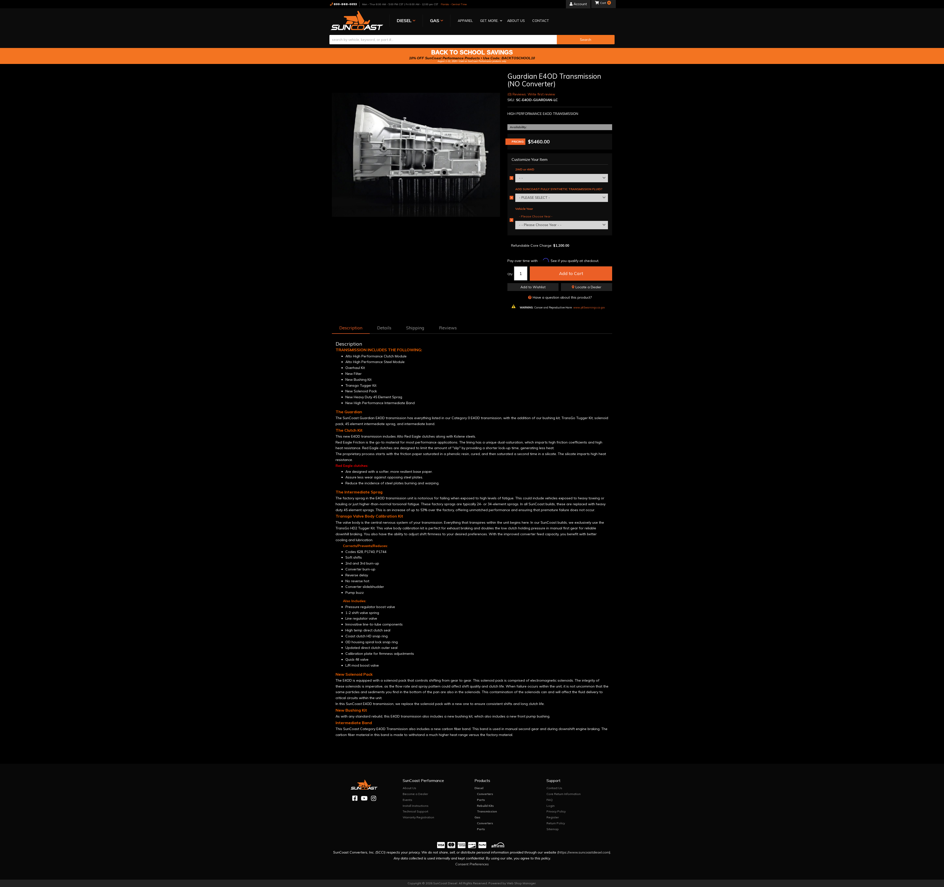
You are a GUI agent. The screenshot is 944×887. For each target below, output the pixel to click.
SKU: (511, 100)
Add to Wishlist (533, 287)
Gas (477, 817)
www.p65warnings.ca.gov (589, 307)
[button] (489, 21)
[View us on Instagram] (373, 798)
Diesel (478, 788)
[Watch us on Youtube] (364, 798)
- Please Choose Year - (535, 216)
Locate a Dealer (588, 287)
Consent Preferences (472, 864)
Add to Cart (571, 273)
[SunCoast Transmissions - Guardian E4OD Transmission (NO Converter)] (416, 157)
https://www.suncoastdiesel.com (583, 852)
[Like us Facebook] (355, 798)
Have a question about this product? (562, 297)
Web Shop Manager (521, 883)
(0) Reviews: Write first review (531, 94)
